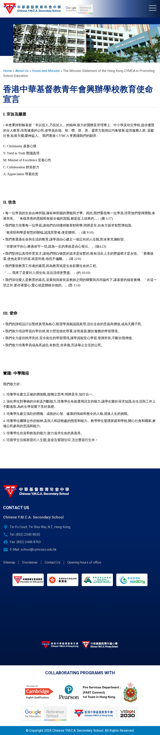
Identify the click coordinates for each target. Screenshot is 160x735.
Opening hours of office (84, 562)
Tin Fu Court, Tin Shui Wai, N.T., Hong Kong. (40, 527)
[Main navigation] (154, 8)
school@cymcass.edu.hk (38, 549)
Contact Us (52, 562)
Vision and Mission (46, 71)
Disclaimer (30, 562)
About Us (22, 71)
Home (7, 71)
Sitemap (9, 562)
